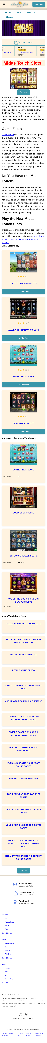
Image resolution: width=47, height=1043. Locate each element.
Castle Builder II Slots (23, 283)
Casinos (5, 915)
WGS (6, 918)
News (4, 939)
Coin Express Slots (23, 52)
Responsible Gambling (39, 1034)
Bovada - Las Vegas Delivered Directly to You (23, 640)
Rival (29, 12)
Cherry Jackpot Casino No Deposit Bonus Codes (23, 718)
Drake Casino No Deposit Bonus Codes (23, 687)
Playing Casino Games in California (23, 749)
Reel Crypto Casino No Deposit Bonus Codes (23, 857)
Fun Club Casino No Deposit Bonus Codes (23, 764)
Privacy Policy (28, 1034)
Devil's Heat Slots (23, 423)
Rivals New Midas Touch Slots (23, 624)
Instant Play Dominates (23, 655)
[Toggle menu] (4, 4)
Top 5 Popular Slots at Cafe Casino (23, 795)
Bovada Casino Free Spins (23, 778)
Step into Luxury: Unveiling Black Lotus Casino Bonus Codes (23, 843)
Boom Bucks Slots (23, 513)
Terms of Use (20, 1034)
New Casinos (9, 943)
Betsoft (7, 968)
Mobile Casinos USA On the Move (23, 701)
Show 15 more (7, 958)
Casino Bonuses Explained (7, 1034)
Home (8, 12)
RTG (6, 975)
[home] (19, 6)
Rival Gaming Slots (23, 670)
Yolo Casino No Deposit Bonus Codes (23, 826)
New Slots (8, 950)
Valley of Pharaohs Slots (23, 330)
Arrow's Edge (9, 922)
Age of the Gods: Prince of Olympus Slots (23, 600)
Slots (19, 12)
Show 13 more (7, 933)
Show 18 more (7, 983)
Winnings (8, 954)
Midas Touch (8, 134)
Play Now (39, 4)
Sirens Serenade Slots (23, 556)
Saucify (7, 925)
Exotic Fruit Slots (23, 376)
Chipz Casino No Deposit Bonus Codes (23, 811)
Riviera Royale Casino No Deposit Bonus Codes (23, 733)
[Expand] (3, 968)
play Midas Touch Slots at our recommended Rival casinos (23, 239)
